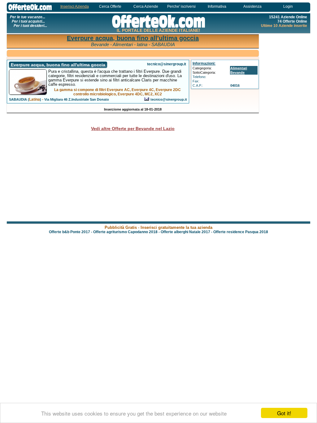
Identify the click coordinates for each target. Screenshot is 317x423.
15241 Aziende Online (288, 17)
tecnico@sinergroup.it (168, 99)
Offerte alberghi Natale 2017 (185, 232)
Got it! (284, 413)
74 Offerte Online (292, 21)
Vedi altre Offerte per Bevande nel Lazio (133, 128)
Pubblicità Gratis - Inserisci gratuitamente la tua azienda (158, 227)
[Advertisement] (285, 127)
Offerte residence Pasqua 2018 (240, 232)
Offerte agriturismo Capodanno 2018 (125, 232)
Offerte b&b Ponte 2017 (69, 232)
